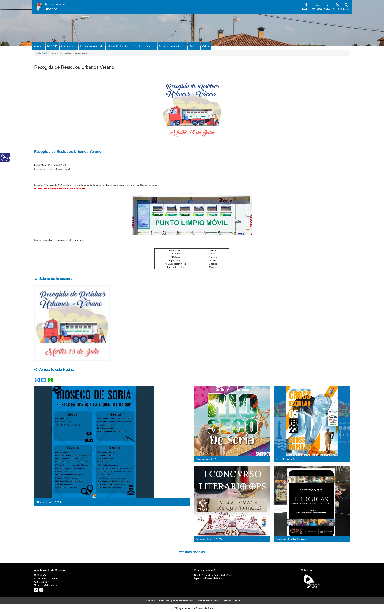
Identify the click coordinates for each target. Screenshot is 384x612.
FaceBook (306, 9)
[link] (72, 322)
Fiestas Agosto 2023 (48, 502)
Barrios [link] (193, 46)
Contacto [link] (150, 600)
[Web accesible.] (4, 157)
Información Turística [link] (118, 46)
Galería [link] (206, 46)
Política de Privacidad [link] (207, 600)
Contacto (327, 9)
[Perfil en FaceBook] (306, 5)
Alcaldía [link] (37, 46)
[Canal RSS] (337, 5)
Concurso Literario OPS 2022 (210, 539)
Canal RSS (337, 9)
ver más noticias (192, 551)
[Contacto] (327, 5)
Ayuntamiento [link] (68, 46)
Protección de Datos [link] (183, 600)
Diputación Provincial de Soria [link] (209, 578)
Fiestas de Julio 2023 (206, 459)
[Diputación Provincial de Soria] (312, 581)
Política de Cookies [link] (230, 600)
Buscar (346, 9)
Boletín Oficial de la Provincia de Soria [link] (213, 575)
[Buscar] (346, 5)
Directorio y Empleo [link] (144, 46)
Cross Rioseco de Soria (287, 459)
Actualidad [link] (41, 52)
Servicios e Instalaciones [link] (171, 46)
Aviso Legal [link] (164, 600)
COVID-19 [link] (52, 46)
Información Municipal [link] (91, 46)
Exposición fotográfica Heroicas (291, 539)
